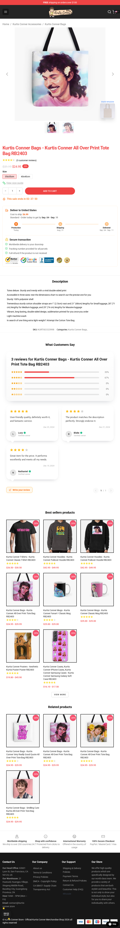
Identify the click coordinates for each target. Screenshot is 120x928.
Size (4, 171)
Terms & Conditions (42, 872)
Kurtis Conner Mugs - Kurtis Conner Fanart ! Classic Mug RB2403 (57, 613)
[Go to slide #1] (51, 127)
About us (37, 868)
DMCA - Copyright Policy (45, 881)
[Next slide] (112, 74)
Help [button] (114, 924)
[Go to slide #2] (68, 127)
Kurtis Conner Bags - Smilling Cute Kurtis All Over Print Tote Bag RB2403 (22, 811)
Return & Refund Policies (75, 880)
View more (60, 695)
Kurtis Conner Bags (55, 24)
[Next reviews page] (111, 490)
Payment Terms (70, 876)
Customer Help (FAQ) (73, 889)
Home (5, 24)
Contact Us (68, 885)
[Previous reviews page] (96, 490)
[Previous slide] (7, 74)
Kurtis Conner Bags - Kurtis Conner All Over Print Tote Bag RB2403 (20, 613)
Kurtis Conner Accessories (27, 24)
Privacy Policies (40, 877)
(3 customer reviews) (26, 160)
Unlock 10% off (6, 914)
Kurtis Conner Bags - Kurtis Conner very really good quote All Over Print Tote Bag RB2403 (22, 754)
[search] (109, 12)
